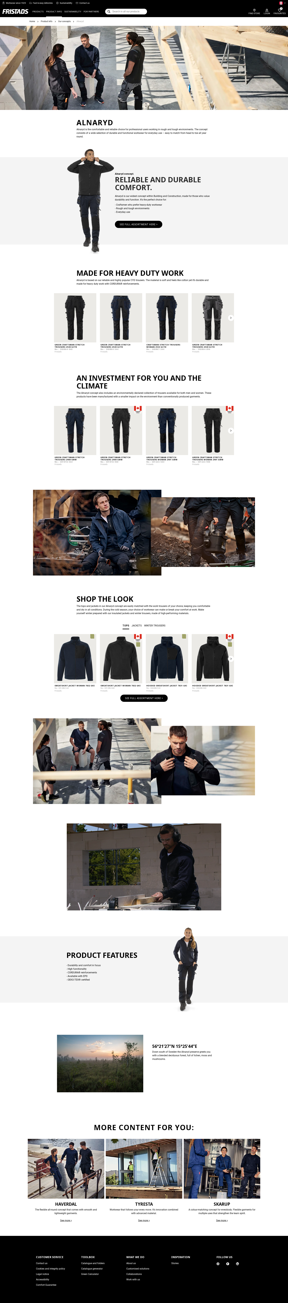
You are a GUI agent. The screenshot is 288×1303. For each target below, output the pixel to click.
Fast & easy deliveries (43, 3)
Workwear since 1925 (16, 3)
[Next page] (231, 659)
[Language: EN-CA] (282, 3)
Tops (126, 625)
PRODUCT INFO (54, 11)
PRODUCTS (38, 11)
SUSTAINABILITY (72, 11)
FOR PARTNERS (91, 11)
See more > (66, 1220)
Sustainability (66, 3)
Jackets (137, 625)
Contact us (84, 3)
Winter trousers (154, 625)
